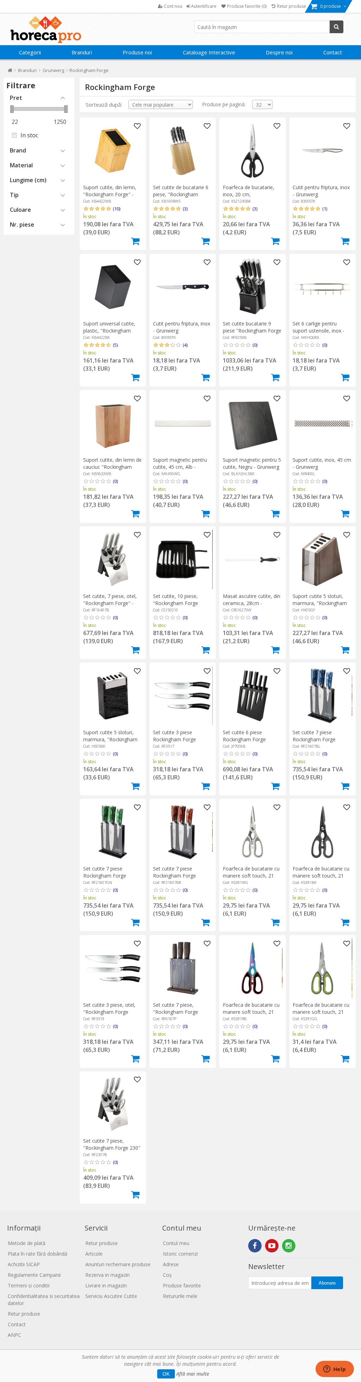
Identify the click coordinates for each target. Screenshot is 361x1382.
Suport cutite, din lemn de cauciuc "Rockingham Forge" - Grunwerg (112, 466)
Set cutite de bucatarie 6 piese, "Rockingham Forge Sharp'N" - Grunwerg (180, 198)
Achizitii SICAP (24, 1264)
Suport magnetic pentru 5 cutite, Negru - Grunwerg (252, 463)
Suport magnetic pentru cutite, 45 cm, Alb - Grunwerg (180, 466)
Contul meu (176, 1243)
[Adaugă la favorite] (137, 126)
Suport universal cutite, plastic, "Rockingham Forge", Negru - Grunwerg (112, 330)
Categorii (30, 52)
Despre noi (279, 52)
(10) (116, 208)
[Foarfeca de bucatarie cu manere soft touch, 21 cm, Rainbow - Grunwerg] (252, 968)
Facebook (255, 1245)
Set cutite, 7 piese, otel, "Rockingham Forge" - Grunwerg (110, 603)
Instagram (288, 1245)
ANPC (14, 1335)
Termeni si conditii (28, 1285)
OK (166, 1374)
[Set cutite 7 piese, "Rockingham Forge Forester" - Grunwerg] (182, 968)
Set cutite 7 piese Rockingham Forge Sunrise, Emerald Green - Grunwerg (111, 879)
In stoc (29, 135)
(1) (324, 208)
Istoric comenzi (180, 1253)
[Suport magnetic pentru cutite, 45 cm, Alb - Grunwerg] (182, 423)
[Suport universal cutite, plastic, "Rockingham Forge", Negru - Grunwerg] (112, 287)
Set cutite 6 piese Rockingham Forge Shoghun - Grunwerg (246, 739)
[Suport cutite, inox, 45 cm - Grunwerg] (322, 423)
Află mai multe (192, 1373)
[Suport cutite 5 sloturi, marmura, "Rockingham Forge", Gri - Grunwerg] (322, 559)
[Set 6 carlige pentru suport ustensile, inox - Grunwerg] (322, 287)
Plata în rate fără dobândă (37, 1253)
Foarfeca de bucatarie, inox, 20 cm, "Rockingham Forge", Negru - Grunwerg (248, 198)
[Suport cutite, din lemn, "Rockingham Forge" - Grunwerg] (112, 150)
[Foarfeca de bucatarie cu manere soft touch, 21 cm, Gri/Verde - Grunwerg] (322, 968)
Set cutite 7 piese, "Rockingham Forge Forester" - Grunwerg (177, 1011)
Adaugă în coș (135, 241)
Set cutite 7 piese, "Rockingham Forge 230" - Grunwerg (111, 1147)
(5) (115, 345)
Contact (332, 52)
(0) (254, 345)
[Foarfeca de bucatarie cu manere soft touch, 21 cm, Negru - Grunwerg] (322, 832)
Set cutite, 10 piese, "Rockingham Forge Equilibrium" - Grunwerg (180, 603)
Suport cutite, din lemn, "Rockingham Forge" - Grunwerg (109, 194)
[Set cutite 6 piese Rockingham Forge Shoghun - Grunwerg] (252, 695)
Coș (167, 1275)
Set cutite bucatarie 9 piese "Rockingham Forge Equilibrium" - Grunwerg (252, 330)
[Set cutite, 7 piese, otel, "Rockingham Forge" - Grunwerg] (112, 559)
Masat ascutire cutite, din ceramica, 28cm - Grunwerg (251, 603)
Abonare (327, 1283)
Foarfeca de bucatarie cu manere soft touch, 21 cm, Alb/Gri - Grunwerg (251, 875)
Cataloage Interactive (209, 52)
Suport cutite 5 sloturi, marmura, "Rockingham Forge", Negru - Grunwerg (112, 739)
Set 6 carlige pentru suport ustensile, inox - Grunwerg (318, 330)
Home (10, 72)
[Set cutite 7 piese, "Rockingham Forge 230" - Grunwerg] (112, 1104)
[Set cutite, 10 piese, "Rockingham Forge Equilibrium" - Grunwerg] (182, 559)
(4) (185, 345)
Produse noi (137, 52)
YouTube (272, 1245)
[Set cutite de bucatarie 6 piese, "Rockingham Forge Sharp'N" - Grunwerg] (182, 150)
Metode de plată (26, 1243)
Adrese (171, 1264)
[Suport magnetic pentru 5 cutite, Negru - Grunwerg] (252, 423)
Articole (94, 1253)
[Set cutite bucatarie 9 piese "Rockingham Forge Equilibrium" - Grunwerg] (252, 287)
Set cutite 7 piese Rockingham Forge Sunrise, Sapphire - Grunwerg (314, 743)
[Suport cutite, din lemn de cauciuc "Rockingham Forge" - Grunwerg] (112, 423)
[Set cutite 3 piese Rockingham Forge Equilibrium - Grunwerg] (182, 695)
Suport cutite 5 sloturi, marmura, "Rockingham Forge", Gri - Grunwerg (320, 603)
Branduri (82, 52)
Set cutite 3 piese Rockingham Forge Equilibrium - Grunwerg (178, 739)
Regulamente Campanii (34, 1275)
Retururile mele (180, 1296)
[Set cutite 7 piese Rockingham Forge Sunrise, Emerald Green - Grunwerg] (112, 832)
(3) (185, 208)
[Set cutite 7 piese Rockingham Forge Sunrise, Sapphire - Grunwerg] (322, 695)
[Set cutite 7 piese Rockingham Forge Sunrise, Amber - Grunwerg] (182, 832)
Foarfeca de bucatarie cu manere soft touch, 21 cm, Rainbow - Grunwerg (251, 1011)
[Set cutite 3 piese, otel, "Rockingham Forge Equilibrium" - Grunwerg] (112, 968)
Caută (336, 26)
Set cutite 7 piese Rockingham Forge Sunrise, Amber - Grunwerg (174, 879)
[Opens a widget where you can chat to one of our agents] (334, 1369)
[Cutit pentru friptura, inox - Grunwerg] (322, 150)
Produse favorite (182, 1285)
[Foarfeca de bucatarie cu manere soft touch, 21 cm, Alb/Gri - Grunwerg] (252, 832)
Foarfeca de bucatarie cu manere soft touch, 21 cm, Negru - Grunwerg (321, 875)
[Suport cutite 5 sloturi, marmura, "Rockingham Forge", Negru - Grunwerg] (112, 695)
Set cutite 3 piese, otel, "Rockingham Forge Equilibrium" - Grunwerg (110, 1011)
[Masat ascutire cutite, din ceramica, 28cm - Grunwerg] (252, 559)
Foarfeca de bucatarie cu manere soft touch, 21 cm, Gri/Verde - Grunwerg (321, 1011)
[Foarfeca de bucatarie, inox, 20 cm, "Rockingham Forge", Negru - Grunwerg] (252, 150)
